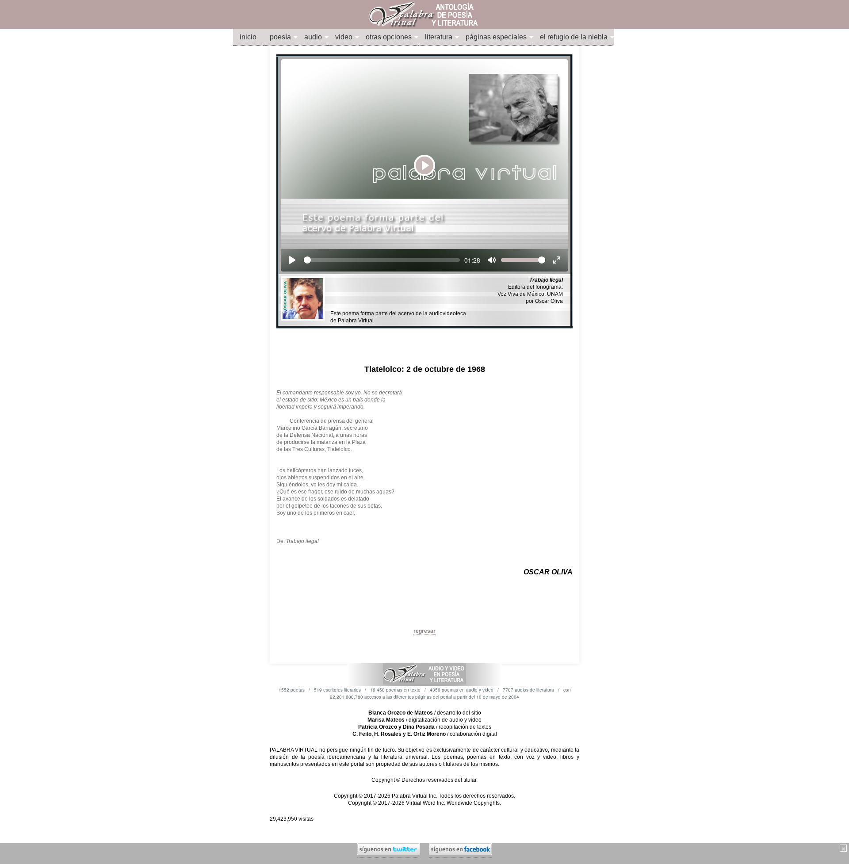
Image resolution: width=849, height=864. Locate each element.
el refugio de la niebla (574, 37)
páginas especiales (496, 37)
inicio (248, 37)
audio (313, 37)
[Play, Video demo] (292, 260)
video (343, 37)
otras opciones (389, 37)
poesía (280, 37)
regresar (424, 631)
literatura (438, 37)
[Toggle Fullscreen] (557, 260)
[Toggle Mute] (492, 260)
